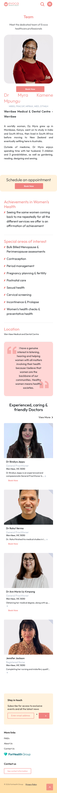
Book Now (30, 89)
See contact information (17, 771)
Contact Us (9, 748)
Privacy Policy (31, 784)
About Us (8, 743)
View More (44, 417)
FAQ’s (6, 738)
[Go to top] (49, 787)
